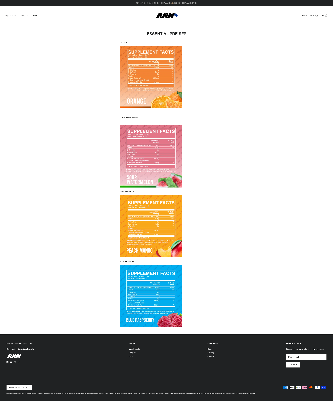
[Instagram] (15, 362)
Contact (210, 357)
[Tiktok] (19, 362)
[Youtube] (11, 362)
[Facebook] (7, 362)
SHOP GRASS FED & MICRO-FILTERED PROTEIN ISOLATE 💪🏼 (166, 3)
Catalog (210, 353)
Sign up (293, 365)
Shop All (24, 15)
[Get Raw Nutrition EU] (167, 15)
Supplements (10, 15)
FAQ (35, 15)
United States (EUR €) (17, 387)
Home (209, 349)
